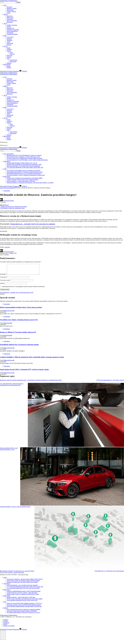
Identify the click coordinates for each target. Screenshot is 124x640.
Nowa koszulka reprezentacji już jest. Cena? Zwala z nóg (22, 600)
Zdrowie (9, 63)
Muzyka (12, 54)
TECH (5, 23)
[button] (3, 635)
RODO (5, 624)
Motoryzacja (10, 17)
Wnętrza (9, 45)
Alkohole (9, 49)
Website (2, 283)
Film (11, 52)
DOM (5, 35)
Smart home (10, 43)
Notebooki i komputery (13, 29)
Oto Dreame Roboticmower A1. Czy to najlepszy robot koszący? (24, 173)
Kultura (9, 51)
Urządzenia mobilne (12, 34)
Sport (8, 58)
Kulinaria (9, 38)
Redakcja (5, 619)
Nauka (8, 48)
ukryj (7, 205)
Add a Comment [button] (4, 254)
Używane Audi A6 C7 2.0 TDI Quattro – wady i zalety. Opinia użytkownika (27, 160)
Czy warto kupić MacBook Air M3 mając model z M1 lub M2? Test (25, 167)
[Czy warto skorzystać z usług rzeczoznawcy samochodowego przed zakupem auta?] (76, 415)
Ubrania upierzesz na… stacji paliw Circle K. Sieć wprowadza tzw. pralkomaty (32, 224)
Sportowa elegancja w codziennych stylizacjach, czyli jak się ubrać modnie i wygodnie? (30, 182)
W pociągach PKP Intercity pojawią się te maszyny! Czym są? (23, 612)
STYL (5, 5)
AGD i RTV (10, 37)
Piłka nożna (13, 61)
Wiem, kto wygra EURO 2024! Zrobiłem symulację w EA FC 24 (24, 603)
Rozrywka (9, 55)
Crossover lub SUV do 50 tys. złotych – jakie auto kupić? (22, 592)
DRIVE (5, 14)
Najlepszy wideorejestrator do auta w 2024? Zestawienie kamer (23, 591)
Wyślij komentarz (5, 289)
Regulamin (6, 622)
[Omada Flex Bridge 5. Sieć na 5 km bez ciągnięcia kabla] (79, 538)
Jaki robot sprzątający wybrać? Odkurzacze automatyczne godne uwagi (26, 175)
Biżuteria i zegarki (11, 8)
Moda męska (10, 10)
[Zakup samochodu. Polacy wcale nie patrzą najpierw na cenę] (72, 476)
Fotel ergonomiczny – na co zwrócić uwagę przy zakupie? (22, 585)
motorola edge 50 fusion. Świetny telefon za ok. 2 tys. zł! (22, 163)
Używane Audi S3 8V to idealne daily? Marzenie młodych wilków (24, 158)
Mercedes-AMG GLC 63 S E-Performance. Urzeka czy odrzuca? (24, 155)
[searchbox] (8, 2)
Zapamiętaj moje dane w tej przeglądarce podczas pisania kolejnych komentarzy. (23, 286)
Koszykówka (13, 60)
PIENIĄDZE (7, 64)
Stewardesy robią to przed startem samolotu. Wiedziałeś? (22, 611)
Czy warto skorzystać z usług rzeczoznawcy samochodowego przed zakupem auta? (12, 384)
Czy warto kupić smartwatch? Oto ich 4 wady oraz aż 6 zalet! (23, 588)
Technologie (10, 32)
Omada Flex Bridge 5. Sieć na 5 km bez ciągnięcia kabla (15, 506)
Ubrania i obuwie (11, 11)
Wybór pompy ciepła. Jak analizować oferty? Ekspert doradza (23, 580)
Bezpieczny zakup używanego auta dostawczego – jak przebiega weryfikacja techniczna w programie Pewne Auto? (31, 380)
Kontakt (5, 621)
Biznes (8, 66)
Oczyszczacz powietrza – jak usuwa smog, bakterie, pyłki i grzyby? (25, 579)
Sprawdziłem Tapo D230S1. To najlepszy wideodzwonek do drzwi (25, 172)
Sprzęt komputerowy (12, 31)
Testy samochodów (12, 20)
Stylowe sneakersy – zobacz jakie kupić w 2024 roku (21, 181)
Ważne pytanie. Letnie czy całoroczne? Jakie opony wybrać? (23, 594)
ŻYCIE (5, 46)
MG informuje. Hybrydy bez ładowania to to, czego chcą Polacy (17, 571)
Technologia (6, 583)
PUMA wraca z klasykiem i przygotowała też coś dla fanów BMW (24, 178)
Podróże (9, 57)
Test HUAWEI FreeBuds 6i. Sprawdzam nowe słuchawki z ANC (24, 164)
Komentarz (3, 274)
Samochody (10, 19)
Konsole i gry (10, 28)
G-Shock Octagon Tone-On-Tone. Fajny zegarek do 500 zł (22, 179)
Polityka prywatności (9, 625)
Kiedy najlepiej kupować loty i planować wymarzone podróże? (23, 609)
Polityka (9, 67)
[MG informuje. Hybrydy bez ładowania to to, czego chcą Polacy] (109, 571)
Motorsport (10, 22)
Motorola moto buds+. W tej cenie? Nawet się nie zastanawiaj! (23, 166)
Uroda (8, 13)
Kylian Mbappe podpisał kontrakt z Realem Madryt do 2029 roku (24, 606)
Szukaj (18, 2)
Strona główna (4, 188)
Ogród (8, 41)
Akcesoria (9, 7)
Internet (9, 26)
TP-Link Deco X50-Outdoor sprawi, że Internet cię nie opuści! (23, 170)
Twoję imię (3, 277)
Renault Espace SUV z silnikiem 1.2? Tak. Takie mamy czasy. (23, 157)
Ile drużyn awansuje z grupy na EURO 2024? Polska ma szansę (24, 605)
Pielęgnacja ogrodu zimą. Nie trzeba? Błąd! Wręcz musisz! (22, 582)
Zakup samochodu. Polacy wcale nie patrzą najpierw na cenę (9, 448)
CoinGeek (7, 247)
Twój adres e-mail (5, 280)
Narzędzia (9, 40)
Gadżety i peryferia (12, 25)
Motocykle (9, 16)
